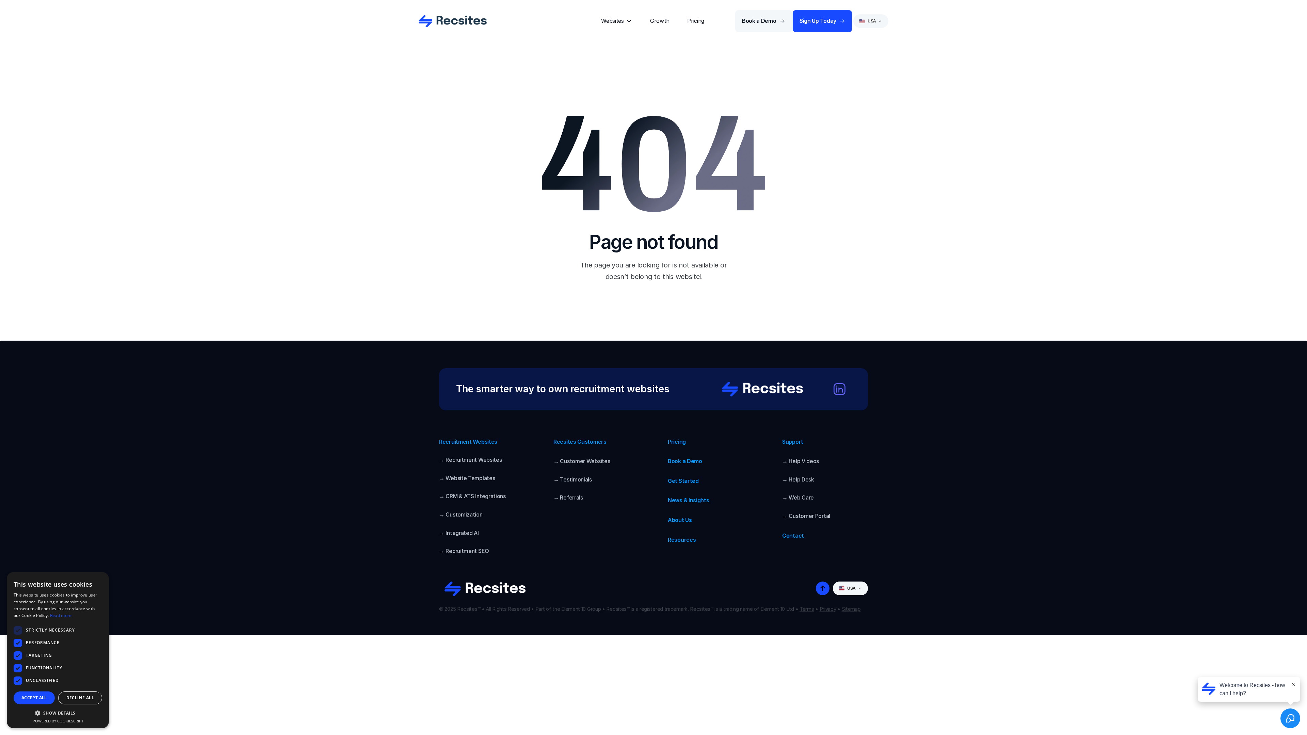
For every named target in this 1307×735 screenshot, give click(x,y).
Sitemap (851, 609)
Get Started (683, 480)
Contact (793, 535)
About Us (680, 520)
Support (792, 441)
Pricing (677, 441)
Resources (682, 539)
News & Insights (688, 500)
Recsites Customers (580, 441)
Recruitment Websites (468, 441)
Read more (61, 615)
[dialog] (58, 650)
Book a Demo (685, 461)
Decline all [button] (80, 698)
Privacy (828, 609)
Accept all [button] (34, 698)
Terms (807, 609)
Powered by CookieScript (58, 720)
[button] (58, 713)
